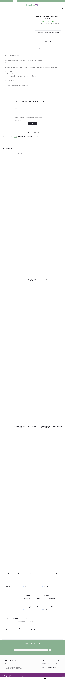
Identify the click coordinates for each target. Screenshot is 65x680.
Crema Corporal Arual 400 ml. (20, 152)
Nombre (16, 114)
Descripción (24, 48)
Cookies (18, 676)
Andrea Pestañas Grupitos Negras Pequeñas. (20, 427)
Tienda (6, 12)
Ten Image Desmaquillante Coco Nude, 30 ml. (7, 574)
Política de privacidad (12, 676)
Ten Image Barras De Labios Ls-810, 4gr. (32, 574)
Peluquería (26, 8)
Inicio (23, 8)
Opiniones (41, 48)
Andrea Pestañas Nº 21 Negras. (32, 426)
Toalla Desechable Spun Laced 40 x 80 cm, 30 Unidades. (45, 427)
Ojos (12, 12)
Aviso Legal (22, 676)
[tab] (24, 49)
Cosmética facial (49, 32)
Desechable (35, 8)
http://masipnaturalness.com (52, 668)
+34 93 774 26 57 (50, 666)
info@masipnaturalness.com (52, 667)
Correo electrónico (36, 114)
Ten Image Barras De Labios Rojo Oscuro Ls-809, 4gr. (45, 574)
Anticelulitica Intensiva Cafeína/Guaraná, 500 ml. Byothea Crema (32, 279)
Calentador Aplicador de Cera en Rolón (57, 574)
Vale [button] (45, 678)
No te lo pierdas (40, 8)
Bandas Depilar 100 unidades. (57, 426)
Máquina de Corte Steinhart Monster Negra (7, 149)
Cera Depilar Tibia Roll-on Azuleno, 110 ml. (7, 421)
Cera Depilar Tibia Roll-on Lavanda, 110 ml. (57, 279)
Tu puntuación (17, 105)
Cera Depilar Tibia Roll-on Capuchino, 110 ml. (45, 279)
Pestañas (15, 12)
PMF (6, 676)
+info (47, 678)
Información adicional (33, 48)
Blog (3, 676)
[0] (61, 8)
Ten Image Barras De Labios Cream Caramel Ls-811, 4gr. (20, 574)
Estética (30, 8)
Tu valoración (17, 108)
